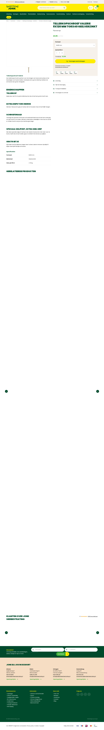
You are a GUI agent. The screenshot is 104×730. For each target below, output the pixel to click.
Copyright (41, 726)
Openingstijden (11, 679)
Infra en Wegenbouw (36, 699)
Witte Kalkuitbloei (35, 701)
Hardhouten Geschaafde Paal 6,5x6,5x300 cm (21, 485)
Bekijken (17, 279)
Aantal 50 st (59, 50)
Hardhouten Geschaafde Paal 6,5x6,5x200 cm (21, 593)
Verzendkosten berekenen (61, 67)
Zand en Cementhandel (37, 693)
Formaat (58, 42)
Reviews (56, 695)
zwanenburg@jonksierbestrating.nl (86, 676)
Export (32, 695)
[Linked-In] (85, 694)
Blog (55, 701)
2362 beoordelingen (19, 2)
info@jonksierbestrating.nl (37, 676)
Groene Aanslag (34, 697)
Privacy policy (30, 726)
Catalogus (10, 693)
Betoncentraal (34, 703)
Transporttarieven (12, 703)
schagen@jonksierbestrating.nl (61, 676)
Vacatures (57, 697)
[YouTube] (89, 694)
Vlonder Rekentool (12, 704)
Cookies (36, 726)
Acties (8, 17)
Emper (96, 719)
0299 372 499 (33, 674)
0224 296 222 (56, 674)
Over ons (90, 2)
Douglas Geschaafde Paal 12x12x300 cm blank (21, 268)
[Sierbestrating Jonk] (12, 7)
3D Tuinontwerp (11, 699)
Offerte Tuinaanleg (12, 695)
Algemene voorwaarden (20, 726)
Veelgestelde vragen (13, 697)
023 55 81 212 (79, 674)
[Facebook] (78, 694)
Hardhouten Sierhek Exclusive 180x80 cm (20, 376)
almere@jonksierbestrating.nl (14, 676)
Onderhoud (10, 701)
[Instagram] (81, 694)
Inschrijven (61, 654)
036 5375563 (10, 674)
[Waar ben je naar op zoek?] (64, 7)
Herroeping (10, 706)
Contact (95, 2)
